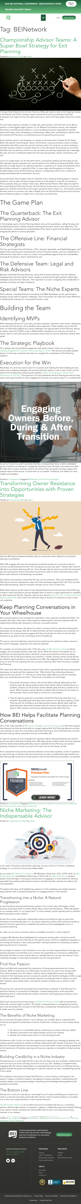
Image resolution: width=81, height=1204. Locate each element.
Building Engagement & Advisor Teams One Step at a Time (25, 350)
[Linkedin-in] (13, 1160)
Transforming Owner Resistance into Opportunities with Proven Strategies (37, 489)
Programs (43, 1149)
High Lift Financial (59, 876)
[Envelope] (8, 1160)
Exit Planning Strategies (49, 479)
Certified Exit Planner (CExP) (47, 1001)
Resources (62, 1149)
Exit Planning (31, 806)
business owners (62, 803)
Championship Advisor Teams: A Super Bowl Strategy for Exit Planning (38, 46)
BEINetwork (33, 479)
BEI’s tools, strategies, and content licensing (43, 725)
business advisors (46, 803)
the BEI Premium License (56, 649)
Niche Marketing (16, 1120)
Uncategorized (15, 479)
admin (29, 56)
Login (58, 17)
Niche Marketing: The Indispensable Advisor (26, 813)
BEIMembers (33, 1118)
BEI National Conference (22, 873)
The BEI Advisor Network (10, 1104)
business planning (17, 806)
